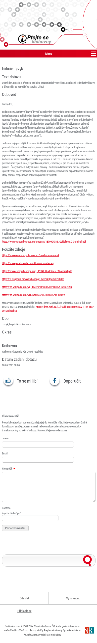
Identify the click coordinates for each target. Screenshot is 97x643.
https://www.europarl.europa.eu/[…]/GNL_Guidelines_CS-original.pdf (37, 271)
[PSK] (48, 25)
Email (4, 453)
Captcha (6, 508)
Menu (48, 54)
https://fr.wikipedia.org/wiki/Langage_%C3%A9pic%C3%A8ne (33, 279)
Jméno (5, 438)
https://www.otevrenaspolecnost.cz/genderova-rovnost (30, 255)
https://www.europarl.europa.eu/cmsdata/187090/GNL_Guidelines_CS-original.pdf (44, 241)
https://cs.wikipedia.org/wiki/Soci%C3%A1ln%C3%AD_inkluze (33, 295)
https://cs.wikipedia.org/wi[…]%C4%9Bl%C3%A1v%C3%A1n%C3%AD (37, 287)
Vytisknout (73, 598)
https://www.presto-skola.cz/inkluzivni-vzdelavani (27, 263)
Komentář (7, 468)
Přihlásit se (24, 611)
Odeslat (24, 598)
